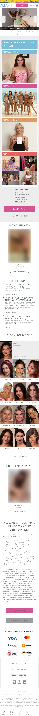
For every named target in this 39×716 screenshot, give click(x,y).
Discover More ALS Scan (19, 620)
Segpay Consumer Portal (31, 705)
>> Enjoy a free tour (19, 216)
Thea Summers (19, 414)
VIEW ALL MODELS (19, 456)
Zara (15, 343)
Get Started (22, 5)
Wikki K (19, 437)
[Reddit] (24, 682)
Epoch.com (19, 704)
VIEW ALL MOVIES (19, 271)
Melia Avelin (32, 368)
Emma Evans (19, 391)
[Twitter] (14, 682)
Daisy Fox (32, 391)
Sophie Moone (6, 391)
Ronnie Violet (19, 505)
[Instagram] (19, 682)
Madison (32, 437)
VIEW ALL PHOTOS (19, 512)
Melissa (32, 414)
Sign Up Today (19, 209)
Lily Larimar (19, 265)
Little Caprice (19, 368)
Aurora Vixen (6, 414)
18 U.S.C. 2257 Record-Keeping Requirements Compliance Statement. (19, 694)
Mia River (6, 437)
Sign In (31, 5)
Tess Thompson (6, 368)
